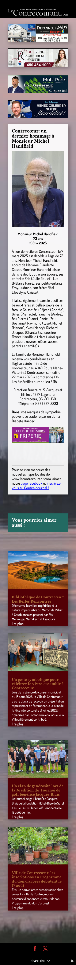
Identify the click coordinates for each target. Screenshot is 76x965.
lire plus (17, 623)
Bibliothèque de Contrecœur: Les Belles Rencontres (38, 599)
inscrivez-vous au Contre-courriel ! (36, 485)
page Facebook (31, 483)
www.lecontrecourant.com (31, 478)
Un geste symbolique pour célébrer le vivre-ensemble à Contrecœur (38, 684)
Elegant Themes (35, 954)
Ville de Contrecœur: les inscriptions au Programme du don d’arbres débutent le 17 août (37, 879)
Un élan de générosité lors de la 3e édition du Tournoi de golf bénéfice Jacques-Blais (38, 790)
